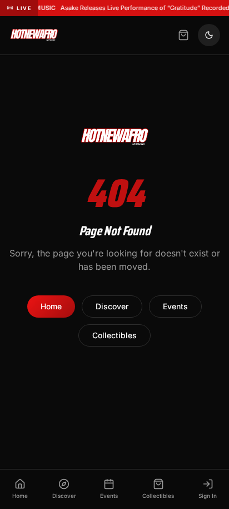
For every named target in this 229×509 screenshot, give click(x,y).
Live (24, 8)
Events (175, 306)
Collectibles (114, 335)
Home (51, 306)
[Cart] (183, 35)
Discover (112, 306)
